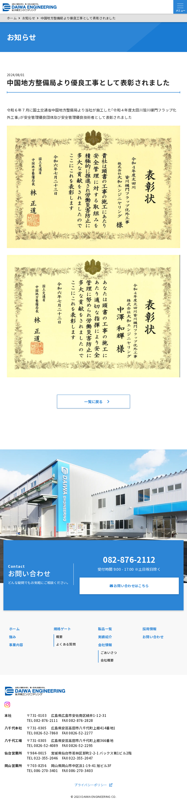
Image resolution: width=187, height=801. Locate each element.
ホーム (14, 628)
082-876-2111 (46, 720)
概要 (59, 636)
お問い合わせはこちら (131, 585)
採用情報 (149, 628)
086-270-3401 (46, 770)
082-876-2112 (129, 559)
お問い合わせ (153, 636)
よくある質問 (66, 644)
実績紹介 (105, 636)
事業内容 (16, 644)
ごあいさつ (109, 652)
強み (12, 636)
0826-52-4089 (46, 745)
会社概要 (107, 660)
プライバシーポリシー (90, 785)
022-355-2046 (46, 758)
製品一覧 (105, 628)
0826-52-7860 (46, 733)
